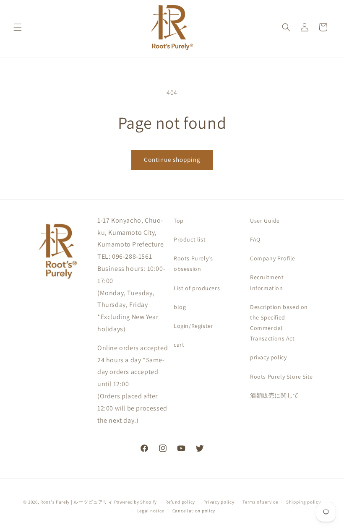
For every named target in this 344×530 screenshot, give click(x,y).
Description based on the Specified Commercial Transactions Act (279, 323)
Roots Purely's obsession (193, 264)
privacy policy (268, 357)
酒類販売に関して (274, 395)
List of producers (197, 288)
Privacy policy (219, 502)
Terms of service (260, 502)
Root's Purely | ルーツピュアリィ (76, 502)
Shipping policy (303, 502)
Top (179, 220)
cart (179, 344)
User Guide (265, 220)
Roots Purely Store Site (281, 376)
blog (180, 307)
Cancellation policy (193, 511)
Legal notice (150, 511)
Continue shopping (172, 160)
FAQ (255, 239)
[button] (17, 27)
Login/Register (193, 326)
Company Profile (272, 258)
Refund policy (180, 502)
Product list (190, 239)
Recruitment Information (267, 282)
